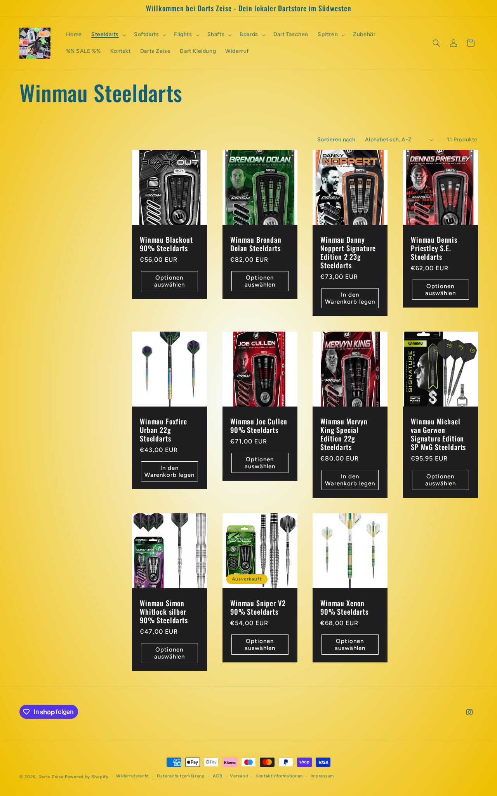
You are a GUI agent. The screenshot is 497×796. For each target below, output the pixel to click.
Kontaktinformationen (279, 776)
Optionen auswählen (169, 281)
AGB (217, 776)
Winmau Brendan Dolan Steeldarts (256, 243)
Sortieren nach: (337, 139)
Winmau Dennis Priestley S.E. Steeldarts (434, 248)
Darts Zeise (51, 776)
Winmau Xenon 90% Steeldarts (344, 606)
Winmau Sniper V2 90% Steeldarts (257, 606)
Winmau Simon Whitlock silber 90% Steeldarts (164, 611)
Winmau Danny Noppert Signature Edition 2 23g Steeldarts (348, 252)
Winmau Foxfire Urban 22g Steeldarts (163, 429)
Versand (239, 776)
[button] (108, 34)
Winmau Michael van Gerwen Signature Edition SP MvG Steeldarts (438, 434)
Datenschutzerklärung (181, 776)
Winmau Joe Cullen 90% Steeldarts (258, 425)
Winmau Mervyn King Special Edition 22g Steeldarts (344, 434)
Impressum (322, 776)
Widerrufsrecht (132, 776)
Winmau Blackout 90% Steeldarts (166, 243)
